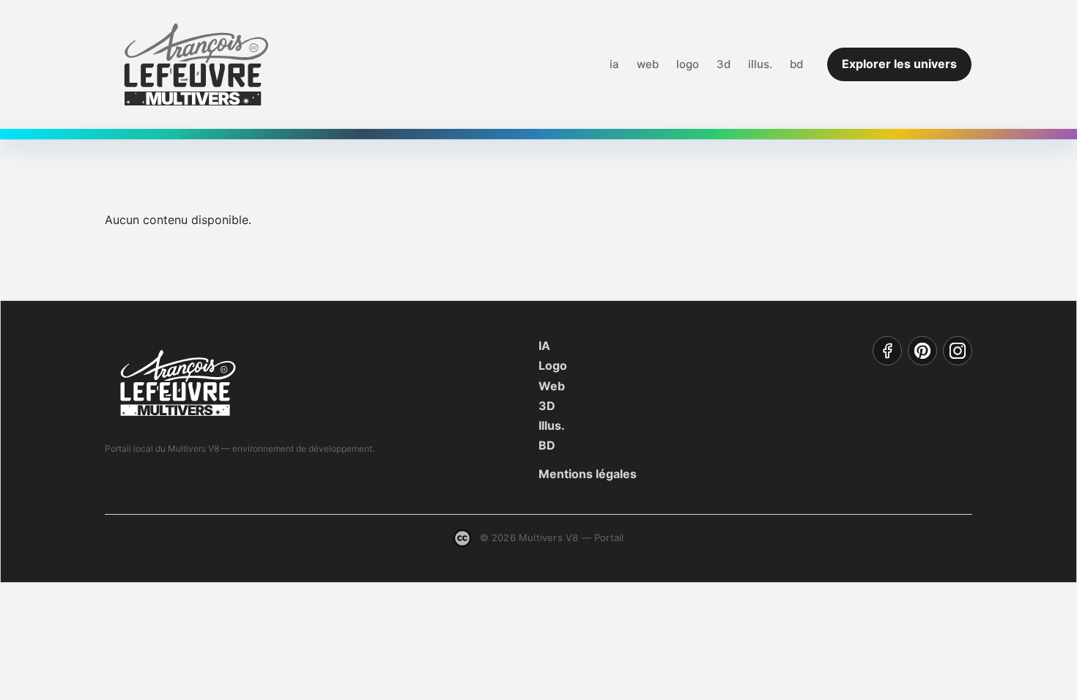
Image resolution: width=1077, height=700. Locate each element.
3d (723, 64)
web (648, 64)
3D (546, 405)
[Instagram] (957, 350)
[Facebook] (887, 350)
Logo (552, 365)
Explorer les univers (899, 63)
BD (546, 445)
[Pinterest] (922, 350)
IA (544, 345)
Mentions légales (587, 473)
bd (796, 64)
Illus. (551, 425)
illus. (760, 64)
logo (687, 64)
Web (551, 386)
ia (614, 64)
